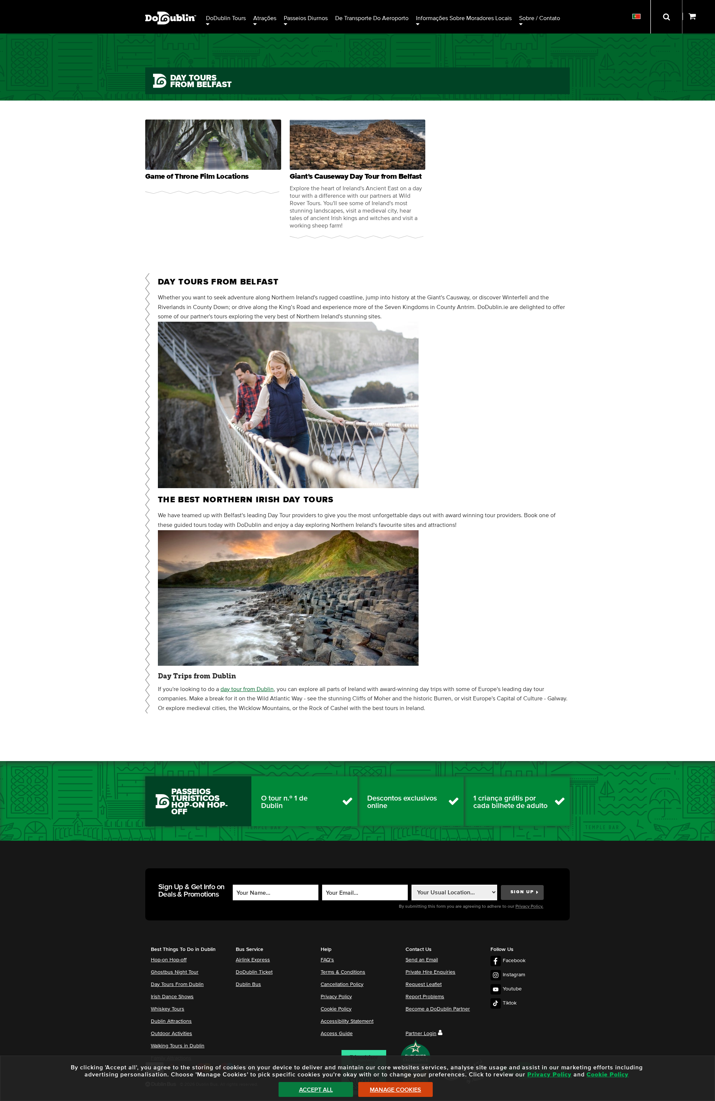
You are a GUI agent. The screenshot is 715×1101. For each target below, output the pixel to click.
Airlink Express (253, 959)
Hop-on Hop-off (169, 959)
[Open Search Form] (666, 17)
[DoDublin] (170, 6)
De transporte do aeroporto (372, 18)
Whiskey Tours (167, 1009)
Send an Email (422, 959)
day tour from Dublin (247, 689)
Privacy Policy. (529, 906)
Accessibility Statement (347, 1021)
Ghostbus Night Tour (174, 972)
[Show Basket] (699, 17)
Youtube (512, 989)
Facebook (514, 960)
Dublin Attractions (171, 1021)
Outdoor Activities (171, 1033)
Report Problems (425, 996)
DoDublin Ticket (254, 972)
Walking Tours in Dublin (177, 1046)
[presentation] (213, 157)
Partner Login (421, 1033)
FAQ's (327, 959)
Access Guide (337, 1033)
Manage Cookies (395, 1090)
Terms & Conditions (343, 972)
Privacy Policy (336, 996)
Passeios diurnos (306, 18)
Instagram (514, 974)
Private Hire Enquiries (430, 972)
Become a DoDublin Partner (438, 1009)
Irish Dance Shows (172, 996)
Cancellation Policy (342, 984)
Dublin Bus (248, 984)
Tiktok (510, 1003)
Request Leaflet (424, 984)
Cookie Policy (336, 1009)
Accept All (316, 1090)
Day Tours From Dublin (177, 984)
